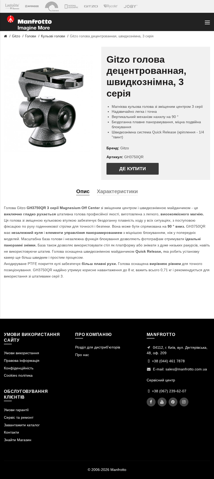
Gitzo (16, 36)
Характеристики (117, 191)
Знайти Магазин (17, 440)
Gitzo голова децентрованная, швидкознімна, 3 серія (111, 36)
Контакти (11, 432)
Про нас (82, 355)
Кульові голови (53, 36)
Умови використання (21, 353)
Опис (83, 191)
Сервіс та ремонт (18, 417)
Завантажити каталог (22, 425)
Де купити (132, 168)
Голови (30, 36)
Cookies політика (18, 375)
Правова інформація (21, 360)
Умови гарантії (16, 410)
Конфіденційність (18, 368)
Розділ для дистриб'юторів (97, 347)
